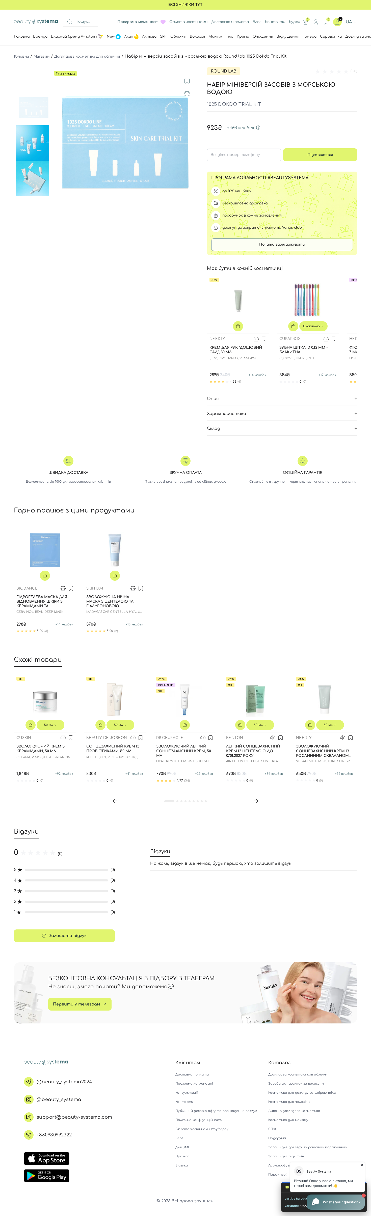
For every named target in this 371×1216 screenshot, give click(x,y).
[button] (114, 801)
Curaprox (290, 339)
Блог (257, 22)
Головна (21, 56)
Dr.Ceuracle (169, 738)
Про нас (182, 1156)
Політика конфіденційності (199, 1120)
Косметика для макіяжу (288, 1120)
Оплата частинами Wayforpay (201, 1129)
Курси (294, 22)
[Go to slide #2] (33, 143)
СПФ (272, 1129)
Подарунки (277, 1138)
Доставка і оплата (192, 1074)
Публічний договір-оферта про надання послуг (216, 1111)
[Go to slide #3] (33, 178)
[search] (70, 22)
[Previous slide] (58, 143)
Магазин (42, 56)
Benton (234, 738)
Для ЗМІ (182, 1147)
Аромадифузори (282, 1165)
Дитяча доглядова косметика (294, 1111)
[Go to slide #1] (33, 107)
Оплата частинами (188, 22)
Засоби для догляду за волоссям (296, 1083)
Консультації (186, 1092)
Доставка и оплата (230, 22)
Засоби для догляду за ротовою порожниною (307, 1147)
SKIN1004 (94, 588)
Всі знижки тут (185, 5)
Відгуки (181, 1165)
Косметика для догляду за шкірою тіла (302, 1092)
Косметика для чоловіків (289, 1102)
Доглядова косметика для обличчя (87, 56)
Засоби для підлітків (286, 1156)
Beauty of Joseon (106, 738)
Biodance (27, 588)
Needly (217, 339)
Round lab (223, 71)
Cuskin (23, 738)
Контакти (275, 22)
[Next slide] (192, 143)
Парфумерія (278, 1174)
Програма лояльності (194, 1083)
